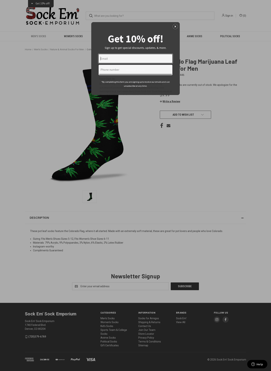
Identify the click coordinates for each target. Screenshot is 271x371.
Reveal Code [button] (135, 70)
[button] (175, 26)
